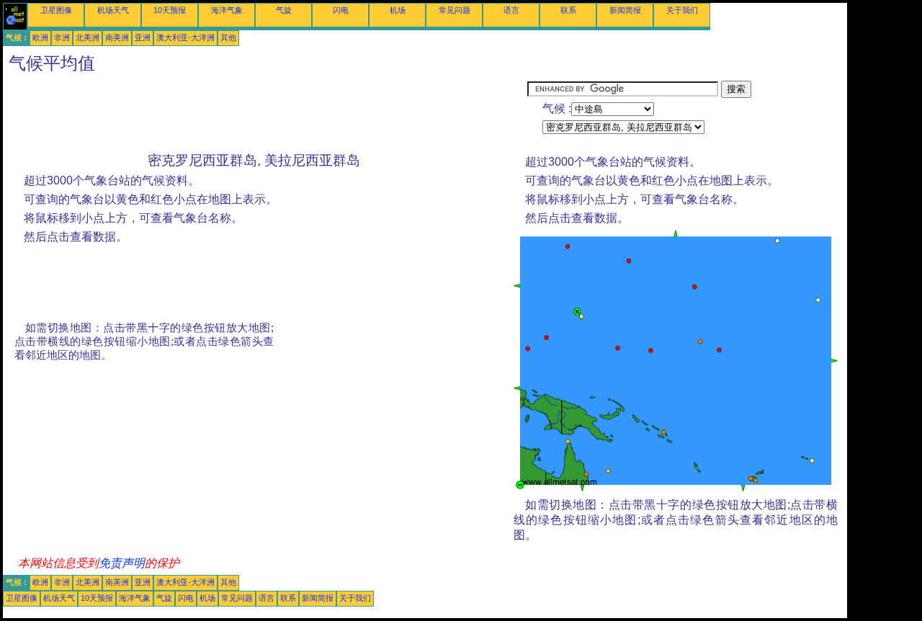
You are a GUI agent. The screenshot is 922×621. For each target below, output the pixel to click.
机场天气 (113, 10)
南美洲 (117, 37)
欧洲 (40, 37)
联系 (568, 10)
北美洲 (87, 37)
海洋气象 (227, 10)
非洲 (62, 37)
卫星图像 (56, 10)
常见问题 (454, 10)
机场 (398, 10)
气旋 (284, 10)
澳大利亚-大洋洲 (185, 37)
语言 (511, 10)
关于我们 (682, 10)
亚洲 (143, 37)
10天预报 (169, 10)
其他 (228, 37)
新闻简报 (625, 10)
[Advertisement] (265, 113)
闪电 (341, 10)
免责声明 (122, 563)
